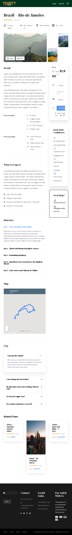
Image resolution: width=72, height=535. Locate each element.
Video (21, 58)
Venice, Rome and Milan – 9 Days (56, 427)
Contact (24, 532)
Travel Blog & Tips (44, 502)
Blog (17, 532)
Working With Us (43, 505)
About (12, 532)
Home (5, 532)
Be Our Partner (43, 509)
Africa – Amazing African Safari (10, 427)
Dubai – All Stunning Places (33, 460)
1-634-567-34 (27, 499)
